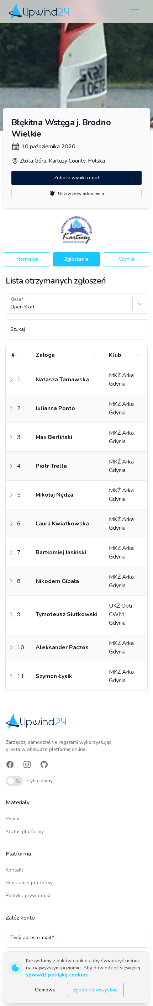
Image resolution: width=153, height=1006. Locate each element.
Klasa (15, 299)
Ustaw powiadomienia (81, 193)
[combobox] (11, 307)
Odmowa (45, 989)
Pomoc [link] (13, 818)
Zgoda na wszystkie (95, 989)
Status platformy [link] (25, 831)
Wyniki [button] (126, 259)
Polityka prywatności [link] (29, 895)
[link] (40, 11)
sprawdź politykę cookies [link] (57, 974)
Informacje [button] (26, 259)
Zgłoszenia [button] (76, 259)
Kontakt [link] (14, 870)
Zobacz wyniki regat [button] (76, 177)
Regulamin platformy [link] (29, 882)
